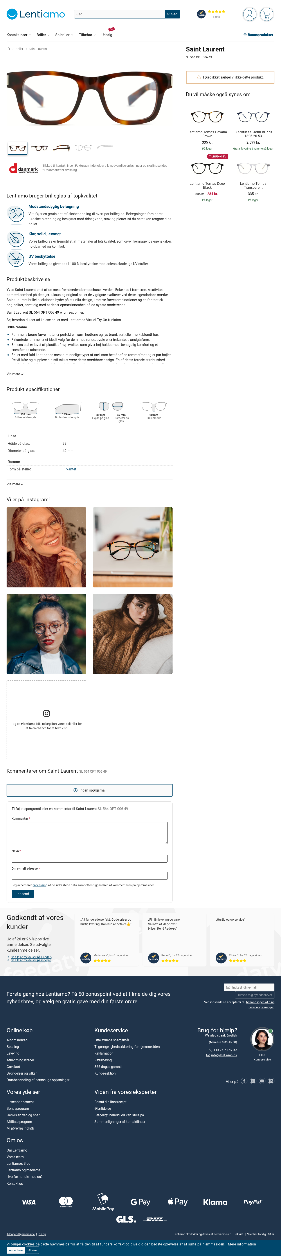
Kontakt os (15, 1183)
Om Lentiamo (17, 1150)
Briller (19, 49)
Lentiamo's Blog (18, 1163)
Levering (13, 1053)
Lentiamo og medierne (23, 1170)
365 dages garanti (108, 1066)
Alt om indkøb (17, 1040)
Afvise (32, 1250)
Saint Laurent (38, 49)
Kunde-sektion (105, 1073)
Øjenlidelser (103, 1108)
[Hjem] (8, 48)
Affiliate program (19, 1121)
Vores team (15, 1156)
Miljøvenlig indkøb (20, 1128)
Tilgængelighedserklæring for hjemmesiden (127, 1046)
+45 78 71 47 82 (225, 1050)
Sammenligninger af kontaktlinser (119, 1121)
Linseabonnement (20, 1101)
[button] (17, 148)
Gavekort (13, 1066)
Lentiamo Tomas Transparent (253, 185)
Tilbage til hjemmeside (21, 1234)
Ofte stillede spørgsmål (111, 1040)
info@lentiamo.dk (224, 1055)
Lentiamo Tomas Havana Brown (207, 134)
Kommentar (21, 818)
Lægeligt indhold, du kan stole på (119, 1115)
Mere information (242, 1244)
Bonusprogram (18, 1108)
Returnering (103, 1060)
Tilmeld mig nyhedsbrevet (255, 995)
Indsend (23, 893)
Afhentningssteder (20, 1060)
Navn (16, 851)
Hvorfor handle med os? (25, 1176)
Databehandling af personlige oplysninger (38, 1079)
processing (39, 885)
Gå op (42, 1234)
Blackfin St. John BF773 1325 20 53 (253, 134)
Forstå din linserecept (110, 1101)
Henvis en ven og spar (23, 1115)
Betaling (13, 1046)
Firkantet (69, 469)
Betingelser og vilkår (22, 1073)
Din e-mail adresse (26, 868)
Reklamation (103, 1053)
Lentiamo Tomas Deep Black (207, 185)
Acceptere (16, 1250)
